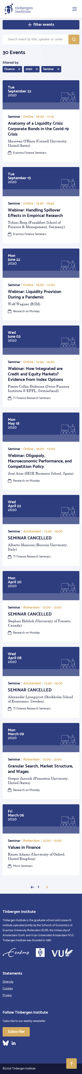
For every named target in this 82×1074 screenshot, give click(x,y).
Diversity (8, 981)
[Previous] (32, 887)
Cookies (8, 988)
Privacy (7, 995)
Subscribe (16, 1031)
